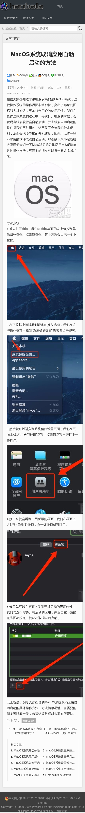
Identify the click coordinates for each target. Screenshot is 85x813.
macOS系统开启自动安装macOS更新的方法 (61, 731)
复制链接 (15, 80)
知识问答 (47, 18)
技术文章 (9, 18)
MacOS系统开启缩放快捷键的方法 (28, 731)
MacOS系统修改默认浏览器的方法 (35, 769)
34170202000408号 (35, 798)
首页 (60, 6)
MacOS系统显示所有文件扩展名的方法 (38, 756)
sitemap (42, 802)
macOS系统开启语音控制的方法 (34, 775)
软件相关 (28, 18)
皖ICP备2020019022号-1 (64, 798)
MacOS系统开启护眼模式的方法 (34, 750)
